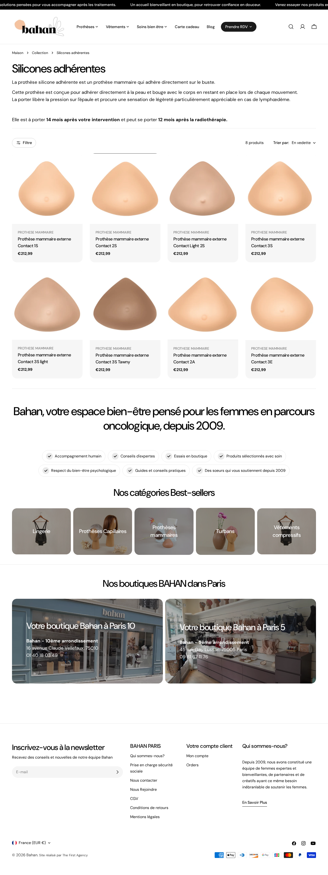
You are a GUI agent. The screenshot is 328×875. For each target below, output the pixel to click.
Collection (40, 53)
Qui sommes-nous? (147, 755)
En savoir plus (254, 802)
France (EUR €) (32, 842)
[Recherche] (291, 26)
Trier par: (281, 142)
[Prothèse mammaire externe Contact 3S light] (47, 305)
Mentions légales (145, 816)
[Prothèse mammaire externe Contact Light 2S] (203, 188)
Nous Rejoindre (143, 789)
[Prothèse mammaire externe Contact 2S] (125, 188)
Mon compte (197, 755)
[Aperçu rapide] (75, 164)
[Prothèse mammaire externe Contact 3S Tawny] (125, 305)
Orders (192, 764)
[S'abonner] (117, 772)
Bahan (31, 854)
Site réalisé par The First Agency (63, 855)
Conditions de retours (149, 807)
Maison (17, 53)
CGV (134, 798)
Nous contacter (143, 780)
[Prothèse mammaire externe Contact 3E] (280, 305)
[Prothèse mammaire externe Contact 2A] (203, 305)
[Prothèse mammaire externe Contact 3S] (280, 188)
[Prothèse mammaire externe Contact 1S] (47, 188)
